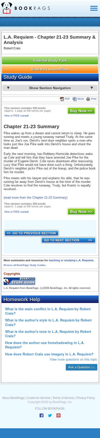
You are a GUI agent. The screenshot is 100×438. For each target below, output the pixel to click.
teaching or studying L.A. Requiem (71, 260)
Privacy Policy (85, 398)
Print (93, 98)
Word (80, 98)
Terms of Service (63, 398)
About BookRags (13, 398)
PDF (67, 98)
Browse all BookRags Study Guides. (25, 265)
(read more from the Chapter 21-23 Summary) (35, 197)
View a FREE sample (16, 115)
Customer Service (38, 398)
